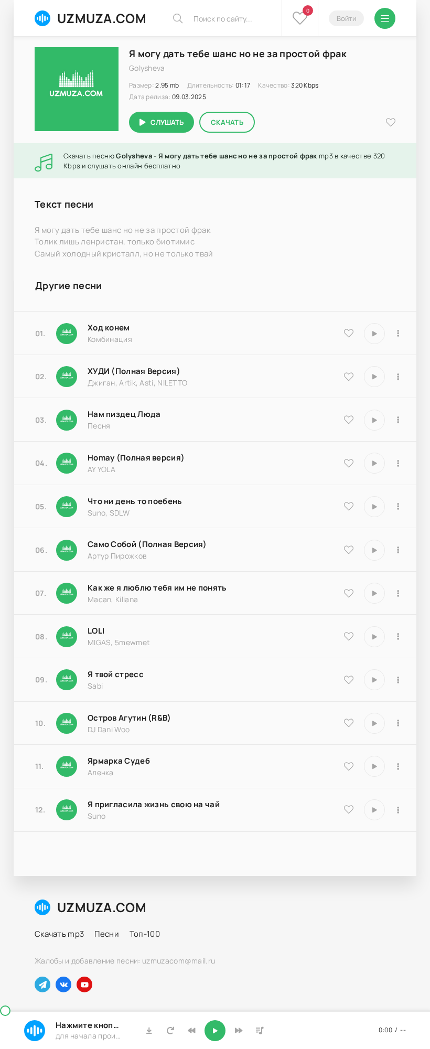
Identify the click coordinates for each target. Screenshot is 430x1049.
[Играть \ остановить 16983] (374, 463)
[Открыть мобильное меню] (384, 18)
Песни (106, 933)
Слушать (167, 122)
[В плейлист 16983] (398, 463)
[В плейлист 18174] (398, 420)
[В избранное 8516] (348, 722)
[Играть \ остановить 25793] (374, 506)
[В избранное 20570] (348, 636)
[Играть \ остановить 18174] (374, 420)
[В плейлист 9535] (398, 333)
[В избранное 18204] (348, 549)
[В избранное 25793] (348, 506)
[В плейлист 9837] (398, 376)
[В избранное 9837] (348, 376)
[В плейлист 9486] (398, 593)
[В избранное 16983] (348, 463)
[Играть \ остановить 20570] (374, 636)
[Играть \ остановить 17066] (374, 809)
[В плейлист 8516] (398, 723)
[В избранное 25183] (348, 766)
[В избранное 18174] (348, 419)
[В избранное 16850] (348, 679)
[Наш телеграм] (42, 984)
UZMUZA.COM (101, 18)
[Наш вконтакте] (63, 984)
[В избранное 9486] (348, 593)
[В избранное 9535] (348, 333)
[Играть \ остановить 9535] (374, 333)
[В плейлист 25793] (398, 507)
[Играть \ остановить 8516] (374, 723)
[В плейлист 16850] (398, 680)
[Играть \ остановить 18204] (374, 550)
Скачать (227, 122)
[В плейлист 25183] (398, 766)
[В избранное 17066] (348, 809)
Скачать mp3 (59, 933)
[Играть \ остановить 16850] (374, 679)
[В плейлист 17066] (398, 810)
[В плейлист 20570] (398, 637)
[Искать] (177, 18)
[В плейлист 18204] (398, 550)
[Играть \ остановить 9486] (374, 593)
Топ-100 (145, 933)
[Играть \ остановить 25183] (374, 766)
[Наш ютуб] (84, 984)
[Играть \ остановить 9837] (374, 376)
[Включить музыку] (215, 1030)
